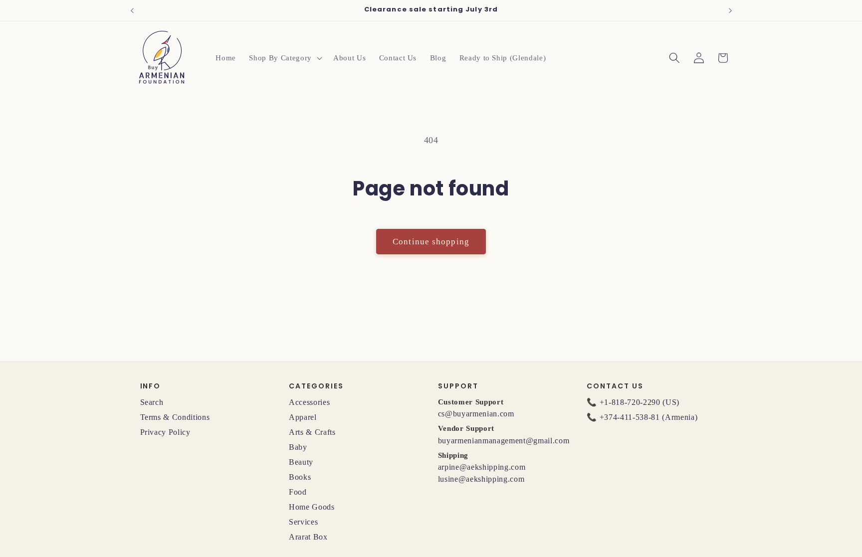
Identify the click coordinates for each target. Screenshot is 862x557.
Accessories (309, 402)
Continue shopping (431, 241)
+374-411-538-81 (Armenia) (649, 417)
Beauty (301, 462)
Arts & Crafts (312, 432)
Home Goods (312, 507)
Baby (298, 447)
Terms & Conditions (175, 417)
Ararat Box (308, 537)
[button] (284, 57)
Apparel (303, 417)
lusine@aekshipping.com (481, 479)
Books (300, 477)
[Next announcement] (730, 10)
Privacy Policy (165, 432)
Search (152, 402)
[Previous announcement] (132, 10)
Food (298, 492)
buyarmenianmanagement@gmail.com (503, 440)
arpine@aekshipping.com (482, 467)
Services (303, 522)
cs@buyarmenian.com (476, 413)
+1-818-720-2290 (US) (639, 402)
